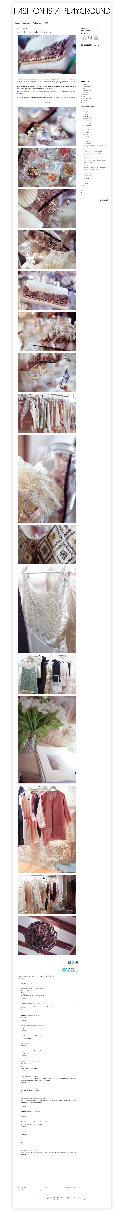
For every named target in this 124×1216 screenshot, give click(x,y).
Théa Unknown (25, 1132)
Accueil (46, 1187)
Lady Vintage (24, 1051)
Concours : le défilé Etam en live (92, 153)
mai (85, 134)
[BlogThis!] (47, 976)
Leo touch (87, 156)
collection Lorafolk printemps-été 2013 (49, 79)
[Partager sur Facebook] (51, 976)
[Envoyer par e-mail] (45, 976)
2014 (84, 114)
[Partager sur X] (49, 976)
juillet (86, 129)
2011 (84, 183)
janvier (86, 178)
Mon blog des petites (26, 1098)
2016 (84, 109)
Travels (85, 100)
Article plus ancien (70, 1187)
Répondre (23, 998)
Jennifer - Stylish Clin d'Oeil (28, 1122)
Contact (26, 23)
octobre (86, 123)
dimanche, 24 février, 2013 (34, 1111)
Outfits (84, 96)
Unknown (23, 1061)
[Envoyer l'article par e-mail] (41, 976)
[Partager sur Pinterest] (53, 976)
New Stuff (85, 94)
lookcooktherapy (25, 1025)
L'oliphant (23, 1003)
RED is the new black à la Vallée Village (94, 160)
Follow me (37, 23)
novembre (87, 120)
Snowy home (87, 165)
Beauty (85, 84)
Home (17, 23)
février (86, 141)
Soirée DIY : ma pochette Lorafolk (93, 151)
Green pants (87, 175)
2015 (84, 112)
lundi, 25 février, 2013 (42, 1122)
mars (85, 139)
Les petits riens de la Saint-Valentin (93, 162)
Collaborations (87, 86)
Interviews (85, 92)
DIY (22, 978)
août (85, 127)
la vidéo (58, 97)
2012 (84, 181)
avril (85, 136)
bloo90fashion (25, 1036)
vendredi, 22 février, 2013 (39, 988)
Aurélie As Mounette (26, 988)
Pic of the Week (87, 98)
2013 (84, 116)
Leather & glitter (88, 173)
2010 (84, 185)
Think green (87, 158)
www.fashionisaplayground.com (82, 1199)
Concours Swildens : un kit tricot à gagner (95, 167)
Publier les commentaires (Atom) (32, 1190)
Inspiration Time (87, 90)
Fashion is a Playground (28, 976)
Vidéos (85, 102)
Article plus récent (21, 1187)
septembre (87, 125)
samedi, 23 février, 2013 (33, 1088)
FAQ (46, 23)
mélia (22, 1076)
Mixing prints (87, 143)
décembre (87, 118)
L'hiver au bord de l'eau (90, 149)
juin (85, 132)
